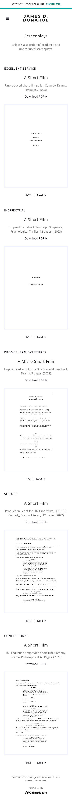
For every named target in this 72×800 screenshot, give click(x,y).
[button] (9, 18)
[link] (36, 18)
